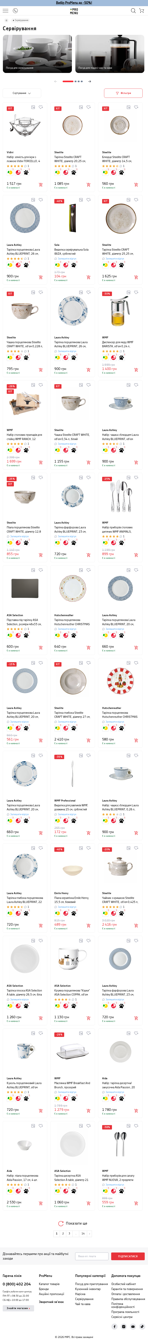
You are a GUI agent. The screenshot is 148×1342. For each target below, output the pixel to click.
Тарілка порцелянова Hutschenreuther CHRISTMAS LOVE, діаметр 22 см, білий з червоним (120, 715)
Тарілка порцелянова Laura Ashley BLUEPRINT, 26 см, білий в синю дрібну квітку (23, 252)
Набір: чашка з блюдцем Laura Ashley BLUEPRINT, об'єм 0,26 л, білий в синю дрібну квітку (120, 437)
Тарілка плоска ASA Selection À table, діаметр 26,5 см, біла (24, 992)
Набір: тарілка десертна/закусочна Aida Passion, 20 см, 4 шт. (118, 1085)
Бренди (44, 1289)
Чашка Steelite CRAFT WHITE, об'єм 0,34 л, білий (72, 437)
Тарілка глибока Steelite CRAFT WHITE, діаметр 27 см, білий (72, 715)
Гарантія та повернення (127, 1289)
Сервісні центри (122, 1317)
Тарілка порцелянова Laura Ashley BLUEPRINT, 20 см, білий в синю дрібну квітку (118, 622)
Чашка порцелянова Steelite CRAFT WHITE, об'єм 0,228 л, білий (25, 344)
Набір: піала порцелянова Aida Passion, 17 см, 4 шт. (22, 1178)
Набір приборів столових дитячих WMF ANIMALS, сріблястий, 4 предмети (117, 529)
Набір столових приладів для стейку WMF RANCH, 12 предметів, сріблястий (24, 437)
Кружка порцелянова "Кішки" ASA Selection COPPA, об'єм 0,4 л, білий (72, 992)
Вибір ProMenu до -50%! (74, 2)
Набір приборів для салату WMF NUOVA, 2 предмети (118, 1178)
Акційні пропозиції (51, 1294)
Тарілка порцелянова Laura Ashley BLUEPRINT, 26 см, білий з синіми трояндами (70, 344)
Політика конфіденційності (123, 1306)
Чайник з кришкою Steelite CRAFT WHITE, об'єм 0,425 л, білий (120, 900)
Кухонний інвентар (88, 1289)
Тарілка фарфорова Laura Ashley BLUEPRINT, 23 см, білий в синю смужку (118, 992)
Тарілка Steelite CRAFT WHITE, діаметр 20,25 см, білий (70, 159)
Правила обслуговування (128, 1299)
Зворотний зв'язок (51, 1302)
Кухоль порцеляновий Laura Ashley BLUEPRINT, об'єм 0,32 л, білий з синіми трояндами (24, 1085)
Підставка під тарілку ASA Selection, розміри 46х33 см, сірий (24, 622)
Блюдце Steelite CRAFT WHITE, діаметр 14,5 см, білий (117, 159)
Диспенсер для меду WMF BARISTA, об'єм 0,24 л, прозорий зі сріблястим (117, 344)
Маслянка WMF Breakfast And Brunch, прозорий (72, 1085)
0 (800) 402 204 (17, 1284)
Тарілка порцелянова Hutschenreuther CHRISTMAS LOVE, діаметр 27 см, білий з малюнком (72, 622)
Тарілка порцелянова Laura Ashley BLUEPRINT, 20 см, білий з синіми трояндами (23, 807)
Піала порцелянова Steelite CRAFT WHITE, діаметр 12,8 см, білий (24, 529)
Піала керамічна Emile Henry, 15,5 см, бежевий (71, 900)
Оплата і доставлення (125, 1294)
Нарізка (80, 1294)
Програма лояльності (125, 1312)
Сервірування (84, 1299)
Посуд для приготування (91, 1284)
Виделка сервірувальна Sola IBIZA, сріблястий (71, 251)
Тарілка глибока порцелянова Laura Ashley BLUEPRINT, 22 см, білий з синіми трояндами (25, 900)
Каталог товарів (49, 1284)
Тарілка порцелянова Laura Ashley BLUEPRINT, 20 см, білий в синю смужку (23, 715)
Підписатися (128, 1256)
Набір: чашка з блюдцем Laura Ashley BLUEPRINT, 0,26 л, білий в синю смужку (120, 807)
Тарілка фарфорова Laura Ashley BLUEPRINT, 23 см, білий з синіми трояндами (70, 529)
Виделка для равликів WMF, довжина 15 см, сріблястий (71, 807)
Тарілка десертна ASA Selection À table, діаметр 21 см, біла (71, 1178)
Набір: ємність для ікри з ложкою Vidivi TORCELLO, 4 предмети (23, 159)
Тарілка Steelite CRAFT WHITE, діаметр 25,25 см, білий (118, 252)
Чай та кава (82, 1304)
